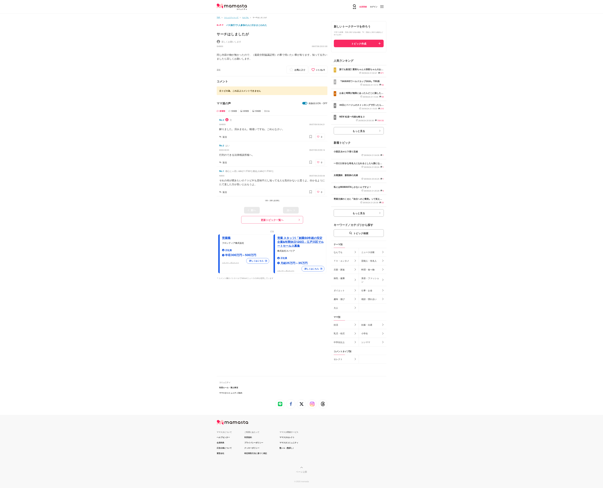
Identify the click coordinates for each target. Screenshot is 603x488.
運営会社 (220, 453)
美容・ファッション (370, 280)
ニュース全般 (368, 252)
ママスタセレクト (287, 437)
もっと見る (359, 131)
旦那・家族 (339, 269)
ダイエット (339, 290)
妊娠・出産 (366, 324)
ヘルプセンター (223, 437)
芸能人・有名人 (369, 260)
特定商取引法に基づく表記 (255, 453)
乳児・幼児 (339, 333)
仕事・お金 (366, 290)
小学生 (364, 333)
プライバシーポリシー (253, 442)
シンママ (365, 342)
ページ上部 (301, 471)
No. (221, 119)
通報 (218, 69)
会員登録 (363, 6)
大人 (336, 307)
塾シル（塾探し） (287, 448)
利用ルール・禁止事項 (228, 387)
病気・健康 (339, 278)
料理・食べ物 (368, 269)
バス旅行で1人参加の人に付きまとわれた (246, 25)
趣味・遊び (339, 299)
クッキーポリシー (251, 448)
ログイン (374, 6)
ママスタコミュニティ (289, 442)
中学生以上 (339, 342)
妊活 (336, 324)
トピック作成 (358, 43)
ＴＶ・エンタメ (341, 260)
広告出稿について (224, 448)
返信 (225, 137)
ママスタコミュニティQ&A (230, 393)
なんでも (338, 252)
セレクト (338, 359)
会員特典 (220, 442)
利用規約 (248, 437)
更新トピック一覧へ (272, 220)
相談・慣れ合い (369, 299)
